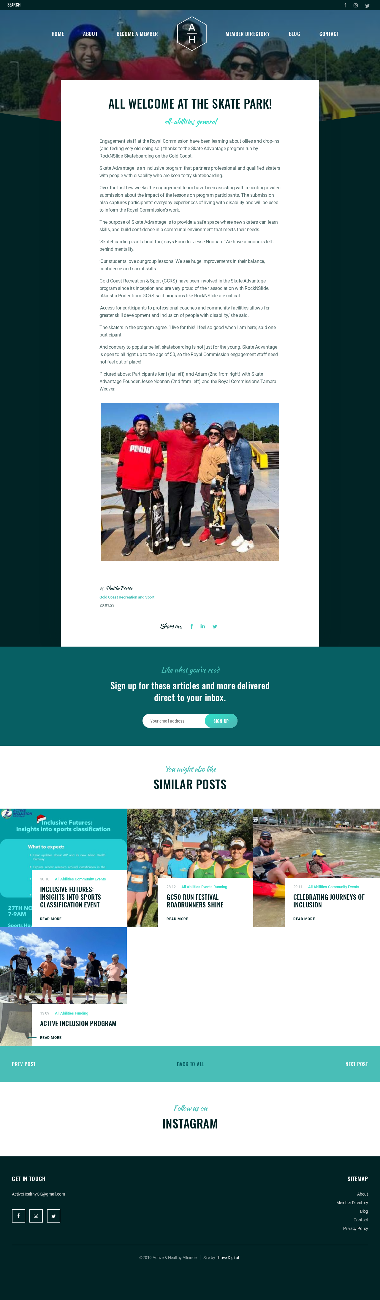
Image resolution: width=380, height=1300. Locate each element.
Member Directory (248, 33)
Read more (51, 919)
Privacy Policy (355, 1228)
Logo (192, 33)
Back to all (191, 1064)
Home (58, 33)
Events (100, 879)
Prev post (24, 1064)
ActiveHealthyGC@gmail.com (38, 1194)
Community (84, 879)
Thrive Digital (227, 1257)
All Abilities (64, 879)
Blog (294, 33)
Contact (329, 33)
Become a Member (137, 33)
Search (13, 4)
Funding (81, 1013)
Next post (357, 1064)
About (90, 33)
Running (220, 887)
